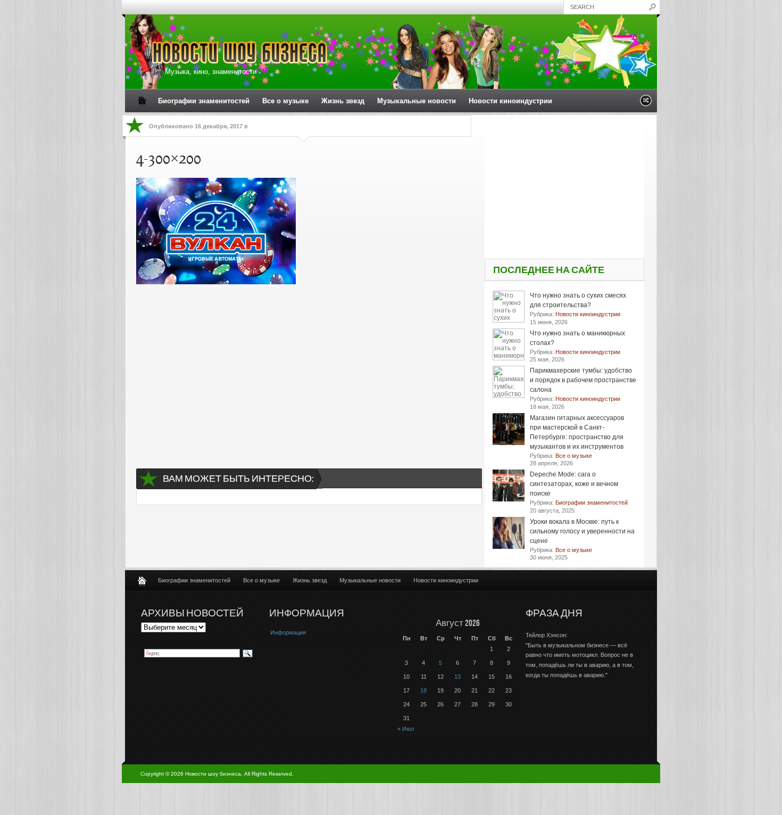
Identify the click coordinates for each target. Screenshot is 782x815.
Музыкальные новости (416, 101)
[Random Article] (646, 103)
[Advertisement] (303, 366)
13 (457, 676)
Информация (288, 632)
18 (423, 690)
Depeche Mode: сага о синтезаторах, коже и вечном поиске (574, 484)
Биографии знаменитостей (203, 101)
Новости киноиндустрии (510, 101)
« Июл (405, 729)
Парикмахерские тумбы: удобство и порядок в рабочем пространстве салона (583, 380)
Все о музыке (285, 101)
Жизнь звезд (342, 101)
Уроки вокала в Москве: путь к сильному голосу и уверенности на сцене (582, 531)
